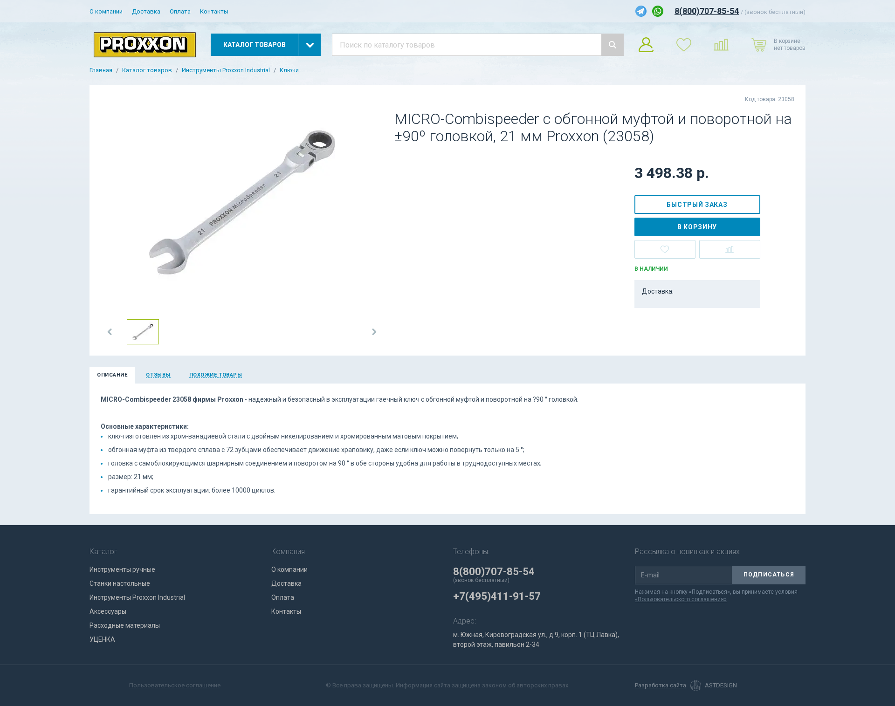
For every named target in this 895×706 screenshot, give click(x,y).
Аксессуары (108, 611)
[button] (110, 331)
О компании (106, 11)
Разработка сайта (660, 685)
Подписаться (769, 574)
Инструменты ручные (122, 569)
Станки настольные (120, 583)
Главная (101, 70)
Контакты (214, 11)
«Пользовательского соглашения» (681, 599)
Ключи (289, 70)
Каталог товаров (147, 70)
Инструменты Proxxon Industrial (226, 70)
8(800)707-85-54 (707, 11)
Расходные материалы (125, 625)
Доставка (146, 11)
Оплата (180, 11)
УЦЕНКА (102, 639)
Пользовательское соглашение (174, 685)
